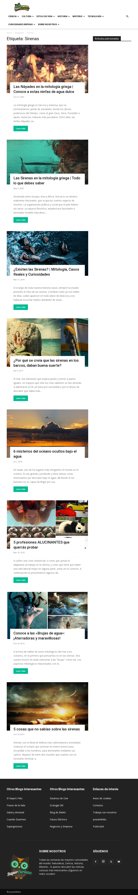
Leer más (20, 128)
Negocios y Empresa (61, 826)
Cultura (26, 16)
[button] (127, 16)
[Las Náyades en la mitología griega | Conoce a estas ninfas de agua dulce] (47, 69)
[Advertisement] (91, 7)
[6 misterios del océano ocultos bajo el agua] (47, 433)
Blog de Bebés (58, 812)
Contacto (98, 805)
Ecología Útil (56, 805)
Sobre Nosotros (47, 24)
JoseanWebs (99, 819)
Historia (62, 16)
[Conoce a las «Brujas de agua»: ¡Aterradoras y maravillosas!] (47, 615)
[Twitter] (111, 862)
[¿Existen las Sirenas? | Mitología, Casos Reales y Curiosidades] (47, 253)
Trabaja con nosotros (105, 812)
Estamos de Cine (59, 798)
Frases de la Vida (16, 805)
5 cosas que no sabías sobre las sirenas (46, 729)
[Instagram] (103, 861)
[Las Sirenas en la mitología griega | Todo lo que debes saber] (47, 162)
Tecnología (94, 16)
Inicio (9, 32)
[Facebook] (95, 862)
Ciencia (12, 16)
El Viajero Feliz (14, 798)
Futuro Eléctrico (58, 819)
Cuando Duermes (16, 819)
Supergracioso (14, 826)
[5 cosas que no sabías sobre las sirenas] (47, 706)
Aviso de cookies (102, 798)
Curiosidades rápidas (20, 24)
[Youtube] (119, 862)
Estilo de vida (44, 16)
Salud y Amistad (15, 812)
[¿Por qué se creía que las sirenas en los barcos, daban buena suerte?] (47, 342)
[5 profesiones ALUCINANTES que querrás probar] (47, 524)
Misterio (77, 16)
